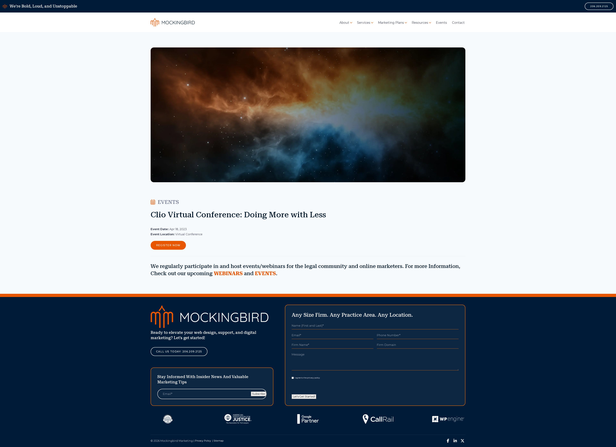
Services (363, 23)
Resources (420, 23)
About (344, 23)
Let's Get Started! (304, 396)
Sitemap (219, 440)
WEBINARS (228, 273)
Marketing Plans (391, 23)
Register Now (168, 245)
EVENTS (265, 273)
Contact (458, 23)
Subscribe (258, 393)
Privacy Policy (203, 440)
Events (441, 23)
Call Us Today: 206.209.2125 (179, 351)
